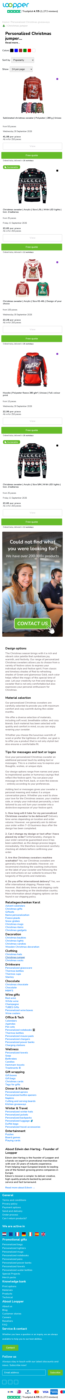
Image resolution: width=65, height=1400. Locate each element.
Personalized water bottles (17, 1270)
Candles (10, 1061)
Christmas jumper (17, 25)
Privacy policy (9, 1203)
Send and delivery (12, 1211)
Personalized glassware (18, 968)
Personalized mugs (12, 1251)
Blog (5, 1310)
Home (5, 22)
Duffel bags (11, 1124)
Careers (6, 1317)
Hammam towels (14, 1065)
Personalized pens (12, 1259)
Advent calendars (15, 906)
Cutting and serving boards (20, 1101)
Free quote (32, 155)
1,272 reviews (49, 11)
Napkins (9, 1098)
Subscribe (55, 1372)
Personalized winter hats (19, 1111)
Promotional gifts (14, 1239)
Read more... (12, 42)
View (33, 146)
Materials (7, 1290)
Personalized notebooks (15, 1255)
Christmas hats (13, 954)
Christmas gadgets (16, 930)
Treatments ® (13, 1068)
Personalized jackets (16, 1114)
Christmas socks (14, 960)
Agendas (10, 1024)
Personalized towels (16, 1052)
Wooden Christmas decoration (22, 947)
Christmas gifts (13, 909)
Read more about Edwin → (20, 1187)
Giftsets (9, 912)
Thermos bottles (14, 971)
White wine (11, 1001)
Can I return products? (14, 1218)
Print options (9, 1286)
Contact (10, 1347)
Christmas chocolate (16, 984)
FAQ (4, 1324)
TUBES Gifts (12, 1007)
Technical (7, 1297)
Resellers (7, 1321)
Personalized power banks (19, 1042)
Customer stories (11, 1313)
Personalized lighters (14, 1248)
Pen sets (10, 1027)
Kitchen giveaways (15, 1104)
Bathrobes (11, 1058)
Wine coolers (12, 1013)
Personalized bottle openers (20, 1095)
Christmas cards (14, 1081)
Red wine (10, 998)
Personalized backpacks (18, 1117)
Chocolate (11, 987)
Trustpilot (31, 11)
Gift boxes (11, 1075)
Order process (10, 1214)
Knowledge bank (14, 1281)
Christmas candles (15, 943)
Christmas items (14, 927)
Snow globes (12, 921)
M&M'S (9, 990)
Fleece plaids (12, 918)
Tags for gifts (12, 1084)
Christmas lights (14, 940)
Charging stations (15, 1045)
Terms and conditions (14, 1200)
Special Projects (11, 1273)
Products (7, 1293)
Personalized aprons (16, 1092)
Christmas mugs (14, 924)
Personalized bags (12, 1244)
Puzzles (9, 1134)
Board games (12, 1137)
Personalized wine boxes (19, 1010)
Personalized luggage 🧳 (19, 1121)
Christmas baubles (15, 937)
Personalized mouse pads (19, 1036)
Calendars (11, 1020)
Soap (8, 1055)
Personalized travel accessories (22, 1127)
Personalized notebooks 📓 (20, 1030)
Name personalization (17, 915)
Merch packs (9, 1277)
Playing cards (12, 1140)
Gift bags (10, 1078)
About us (7, 1306)
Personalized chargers (17, 1039)
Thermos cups (13, 974)
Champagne (12, 1004)
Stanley (9, 977)
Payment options (11, 1207)
